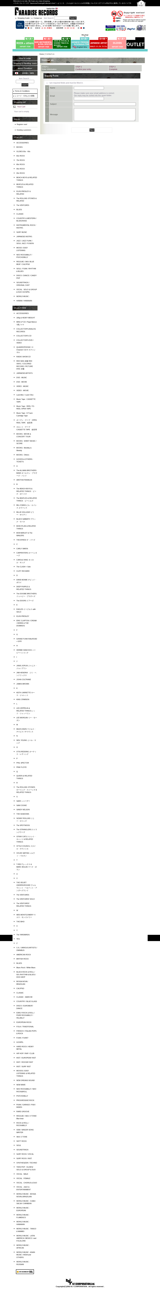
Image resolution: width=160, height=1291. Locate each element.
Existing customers (24, 130)
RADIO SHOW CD (23, 357)
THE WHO (20, 922)
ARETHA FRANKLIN (24, 480)
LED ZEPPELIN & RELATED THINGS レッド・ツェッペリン (25, 710)
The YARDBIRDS (23, 935)
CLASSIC (20, 214)
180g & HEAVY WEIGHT (25, 318)
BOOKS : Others (22, 455)
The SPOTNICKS (23, 825)
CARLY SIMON (22, 549)
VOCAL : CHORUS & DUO (26, 1183)
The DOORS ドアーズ (25, 601)
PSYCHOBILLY (22, 1096)
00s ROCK (20, 173)
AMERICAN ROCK (23, 955)
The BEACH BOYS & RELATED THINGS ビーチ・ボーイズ (26, 491)
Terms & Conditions (22, 91)
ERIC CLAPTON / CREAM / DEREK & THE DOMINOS (26, 623)
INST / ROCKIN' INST (24, 1062)
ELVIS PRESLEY (22, 616)
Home (41, 54)
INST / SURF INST (23, 1066)
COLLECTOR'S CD (23, 336)
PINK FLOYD (21, 767)
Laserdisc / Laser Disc (25, 395)
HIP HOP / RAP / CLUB (25, 1053)
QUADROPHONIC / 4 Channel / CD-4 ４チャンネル (25, 349)
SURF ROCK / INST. (24, 1158)
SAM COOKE (21, 805)
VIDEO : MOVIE (22, 390)
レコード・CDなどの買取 (25, 96)
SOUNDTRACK (22, 1150)
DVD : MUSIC (21, 377)
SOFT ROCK (21, 1141)
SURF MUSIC (21, 232)
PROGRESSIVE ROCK (25, 1100)
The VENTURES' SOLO (25, 899)
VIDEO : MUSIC (22, 386)
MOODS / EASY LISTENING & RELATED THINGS (25, 1073)
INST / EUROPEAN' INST (26, 1058)
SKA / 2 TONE (21, 1137)
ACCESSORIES (22, 143)
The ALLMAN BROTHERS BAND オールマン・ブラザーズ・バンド (26, 473)
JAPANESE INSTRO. (24, 236)
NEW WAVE (20, 1085)
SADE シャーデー (23, 801)
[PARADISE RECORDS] (36, 11)
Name (52, 88)
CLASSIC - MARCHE (24, 997)
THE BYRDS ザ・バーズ (25, 540)
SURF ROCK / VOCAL (25, 1154)
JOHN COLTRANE (23, 679)
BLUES (19, 209)
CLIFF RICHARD (23, 571)
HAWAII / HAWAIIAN (24, 301)
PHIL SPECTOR (22, 763)
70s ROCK (20, 160)
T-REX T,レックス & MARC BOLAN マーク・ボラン (26, 866)
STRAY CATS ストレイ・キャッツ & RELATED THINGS (26, 839)
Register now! (22, 124)
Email (52, 96)
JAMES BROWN (22, 684)
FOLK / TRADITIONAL (25, 1027)
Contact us (38, 18)
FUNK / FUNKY (22, 1038)
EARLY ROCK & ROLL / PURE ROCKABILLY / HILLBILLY (25, 1015)
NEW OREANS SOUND (25, 1080)
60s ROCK (20, 156)
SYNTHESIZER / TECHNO (26, 1163)
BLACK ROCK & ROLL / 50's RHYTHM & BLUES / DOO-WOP (26, 974)
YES (18, 939)
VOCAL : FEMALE (23, 1178)
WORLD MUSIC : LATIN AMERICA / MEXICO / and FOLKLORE (26, 1238)
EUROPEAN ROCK (23, 1022)
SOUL (18, 1145)
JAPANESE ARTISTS (24, 373)
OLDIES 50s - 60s (23, 151)
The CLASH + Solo (23, 567)
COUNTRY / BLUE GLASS (26, 1001)
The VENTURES (22, 205)
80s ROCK (20, 164)
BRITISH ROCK (22, 959)
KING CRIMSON (22, 699)
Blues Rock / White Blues (25, 967)
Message (54, 114)
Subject (53, 104)
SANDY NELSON (23, 809)
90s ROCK (20, 169)
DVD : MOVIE (21, 382)
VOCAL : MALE (22, 1174)
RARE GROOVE (22, 1111)
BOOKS (19, 147)
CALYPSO (20, 988)
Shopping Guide (24, 18)
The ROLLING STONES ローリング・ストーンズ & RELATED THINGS (26, 789)
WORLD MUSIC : (23, 296)
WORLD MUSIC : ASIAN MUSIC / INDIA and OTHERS (25, 1254)
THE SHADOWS (22, 814)
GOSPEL (19, 1042)
